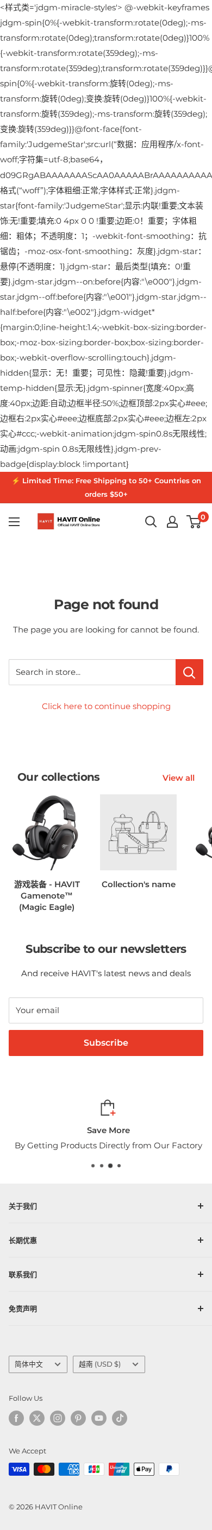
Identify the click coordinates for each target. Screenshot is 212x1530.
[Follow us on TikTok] (119, 1418)
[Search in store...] (189, 672)
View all (179, 778)
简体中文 (29, 1364)
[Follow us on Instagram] (57, 1418)
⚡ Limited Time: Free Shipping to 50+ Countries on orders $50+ (106, 487)
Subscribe (106, 1043)
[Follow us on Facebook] (16, 1418)
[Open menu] (14, 521)
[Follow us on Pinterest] (78, 1418)
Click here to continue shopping (106, 706)
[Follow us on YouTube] (99, 1418)
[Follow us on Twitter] (37, 1418)
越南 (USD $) (100, 1364)
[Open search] (151, 522)
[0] (194, 521)
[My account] (172, 522)
